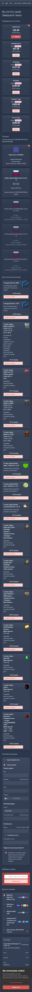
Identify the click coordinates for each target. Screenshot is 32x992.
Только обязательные (16, 982)
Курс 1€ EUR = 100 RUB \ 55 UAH (22, 3)
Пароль (5, 827)
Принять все (16, 987)
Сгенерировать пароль (12, 835)
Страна (5, 807)
